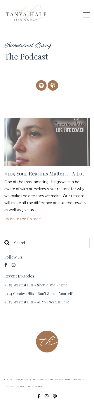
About (20, 361)
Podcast (57, 361)
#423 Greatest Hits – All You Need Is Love (36, 302)
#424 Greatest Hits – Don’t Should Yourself (38, 293)
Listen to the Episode (22, 219)
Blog (57, 368)
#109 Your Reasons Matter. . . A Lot (44, 173)
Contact (38, 361)
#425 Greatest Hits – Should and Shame (35, 285)
